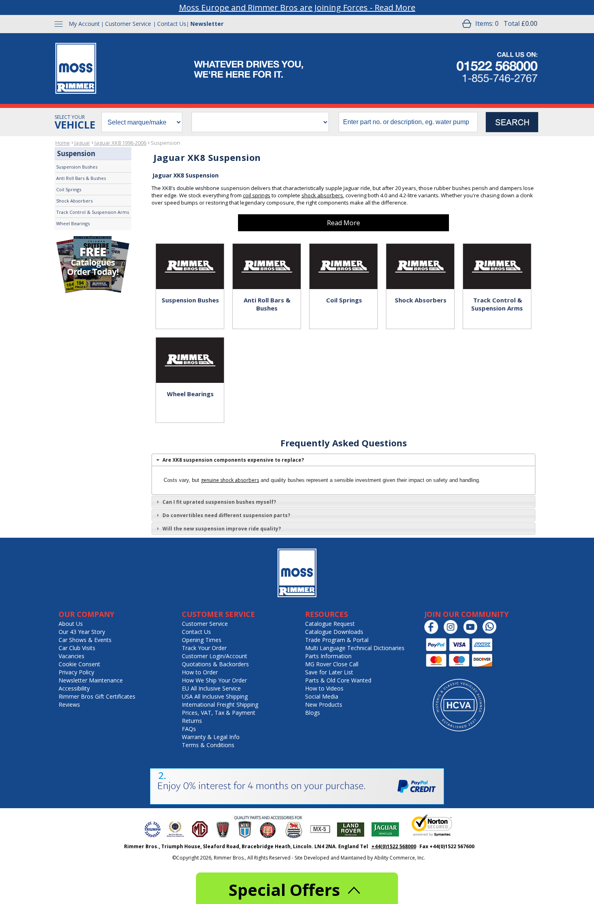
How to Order (200, 672)
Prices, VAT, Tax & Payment (218, 712)
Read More (343, 222)
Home (62, 142)
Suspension (165, 142)
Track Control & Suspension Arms (92, 212)
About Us (71, 623)
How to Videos (324, 688)
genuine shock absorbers (230, 480)
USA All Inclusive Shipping (215, 696)
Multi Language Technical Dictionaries (354, 648)
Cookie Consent (79, 664)
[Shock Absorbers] (420, 258)
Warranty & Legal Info (211, 737)
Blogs (312, 712)
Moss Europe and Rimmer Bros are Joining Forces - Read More (297, 7)
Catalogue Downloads (334, 632)
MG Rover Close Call (331, 664)
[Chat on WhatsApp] (491, 632)
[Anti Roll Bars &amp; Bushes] (267, 258)
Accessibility (74, 688)
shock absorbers (322, 195)
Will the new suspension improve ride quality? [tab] (221, 528)
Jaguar (82, 142)
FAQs (189, 729)
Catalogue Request (330, 623)
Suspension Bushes (76, 167)
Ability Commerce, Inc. (399, 857)
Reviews (69, 704)
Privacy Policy (76, 672)
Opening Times (201, 640)
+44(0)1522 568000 (393, 846)
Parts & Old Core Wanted (338, 680)
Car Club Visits (77, 648)
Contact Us (171, 23)
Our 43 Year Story (82, 632)
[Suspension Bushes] (190, 258)
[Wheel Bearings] (190, 352)
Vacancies (71, 656)
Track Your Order (204, 648)
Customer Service (128, 23)
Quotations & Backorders (215, 664)
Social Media (321, 696)
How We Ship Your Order (214, 680)
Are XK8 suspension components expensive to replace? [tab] (233, 459)
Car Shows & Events (85, 640)
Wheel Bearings (73, 223)
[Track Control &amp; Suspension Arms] (497, 258)
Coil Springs (68, 189)
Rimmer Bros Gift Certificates (97, 696)
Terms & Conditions (208, 745)
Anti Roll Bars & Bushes (81, 178)
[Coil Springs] (343, 258)
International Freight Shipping (220, 704)
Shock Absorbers (74, 201)
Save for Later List (329, 672)
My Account (84, 23)
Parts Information (328, 656)
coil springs (256, 195)
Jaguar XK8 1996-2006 (120, 142)
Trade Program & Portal (337, 640)
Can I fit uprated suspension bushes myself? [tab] (219, 501)
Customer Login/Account (214, 656)
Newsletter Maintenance (91, 680)
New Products (323, 704)
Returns (192, 720)
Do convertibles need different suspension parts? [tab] (226, 515)
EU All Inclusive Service (211, 688)
